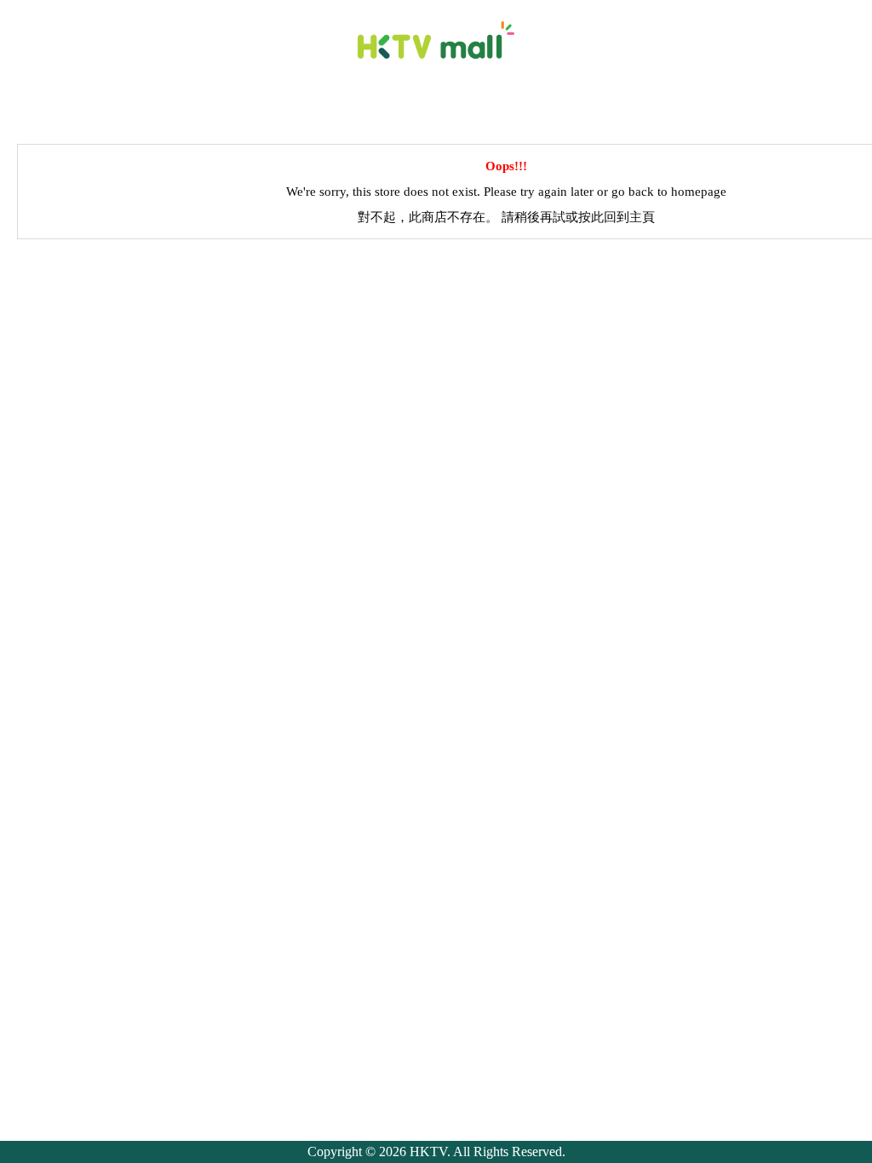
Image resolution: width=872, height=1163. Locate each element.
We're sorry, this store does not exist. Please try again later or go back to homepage (506, 191)
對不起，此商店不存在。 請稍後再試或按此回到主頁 (506, 217)
